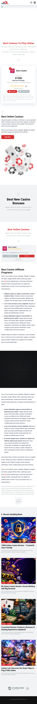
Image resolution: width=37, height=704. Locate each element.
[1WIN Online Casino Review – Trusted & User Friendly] (18, 530)
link (5, 281)
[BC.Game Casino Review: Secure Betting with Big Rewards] (18, 571)
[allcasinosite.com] (5, 2)
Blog (4, 541)
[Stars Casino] (12, 72)
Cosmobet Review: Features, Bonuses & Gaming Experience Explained (18, 628)
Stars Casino (21, 71)
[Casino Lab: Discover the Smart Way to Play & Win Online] (18, 653)
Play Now (13, 91)
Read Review (24, 91)
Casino (9, 541)
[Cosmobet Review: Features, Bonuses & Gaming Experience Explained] (18, 612)
